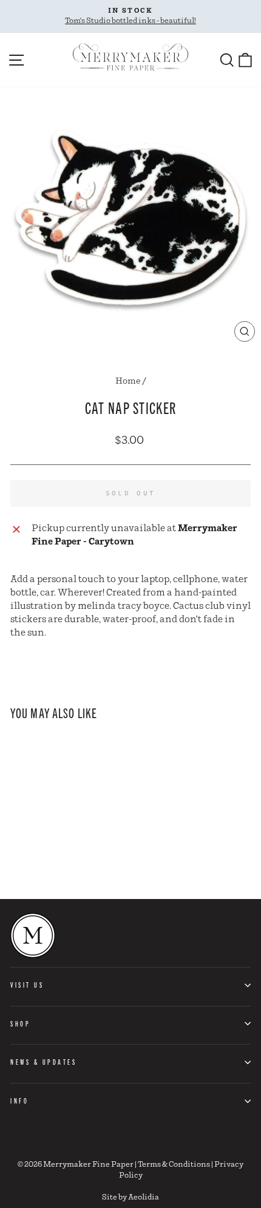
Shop (20, 1023)
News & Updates (43, 1061)
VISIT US (27, 984)
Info (19, 1100)
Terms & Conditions (174, 1164)
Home (128, 381)
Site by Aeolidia (130, 1197)
